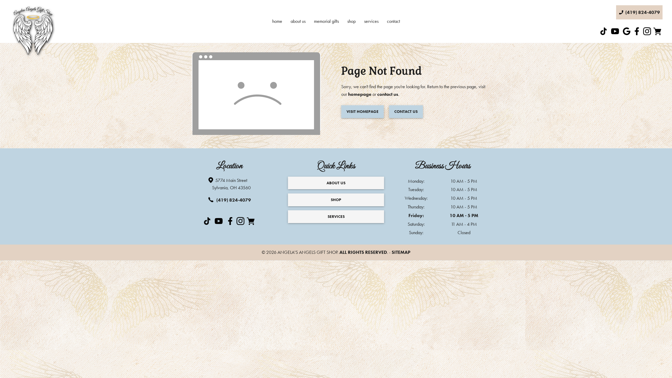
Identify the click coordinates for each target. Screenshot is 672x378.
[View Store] (658, 33)
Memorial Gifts (326, 21)
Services (371, 21)
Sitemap (401, 252)
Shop (351, 21)
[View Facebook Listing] (637, 33)
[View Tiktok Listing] (604, 33)
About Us (298, 21)
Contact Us (406, 111)
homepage (359, 94)
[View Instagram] (647, 33)
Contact (393, 21)
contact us (387, 94)
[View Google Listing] (627, 33)
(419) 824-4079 (233, 200)
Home (277, 21)
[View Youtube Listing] (615, 33)
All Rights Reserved (363, 252)
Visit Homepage (362, 111)
